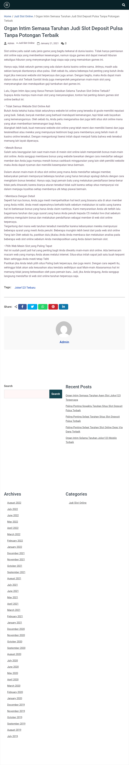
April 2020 (12, 679)
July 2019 (12, 736)
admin (11, 43)
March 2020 (13, 685)
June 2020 (13, 666)
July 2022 (12, 509)
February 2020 (15, 692)
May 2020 (12, 673)
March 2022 (13, 534)
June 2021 (13, 591)
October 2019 (14, 717)
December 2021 (16, 553)
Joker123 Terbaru (25, 287)
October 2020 (14, 641)
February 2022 (15, 540)
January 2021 (14, 622)
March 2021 (13, 610)
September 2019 (16, 723)
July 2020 (12, 660)
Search (8, 386)
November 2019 (16, 711)
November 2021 (16, 559)
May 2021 (12, 597)
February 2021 (15, 616)
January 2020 (14, 698)
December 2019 (16, 704)
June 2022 (13, 515)
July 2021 (12, 584)
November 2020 (16, 635)
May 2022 (12, 521)
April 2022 (12, 527)
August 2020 (14, 654)
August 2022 (14, 502)
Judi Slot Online (26, 43)
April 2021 (12, 603)
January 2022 (14, 546)
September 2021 (16, 572)
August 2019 (14, 729)
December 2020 (16, 629)
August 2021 (14, 578)
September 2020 (16, 648)
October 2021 (14, 565)
